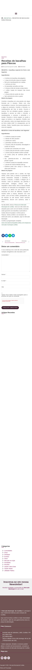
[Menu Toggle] (16, 13)
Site (2, 287)
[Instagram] (8, 658)
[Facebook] (2, 658)
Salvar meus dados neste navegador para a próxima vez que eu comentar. (14, 295)
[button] (3, 235)
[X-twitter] (5, 658)
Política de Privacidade (5, 668)
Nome (3, 274)
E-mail (3, 280)
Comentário (5, 255)
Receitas (7, 18)
